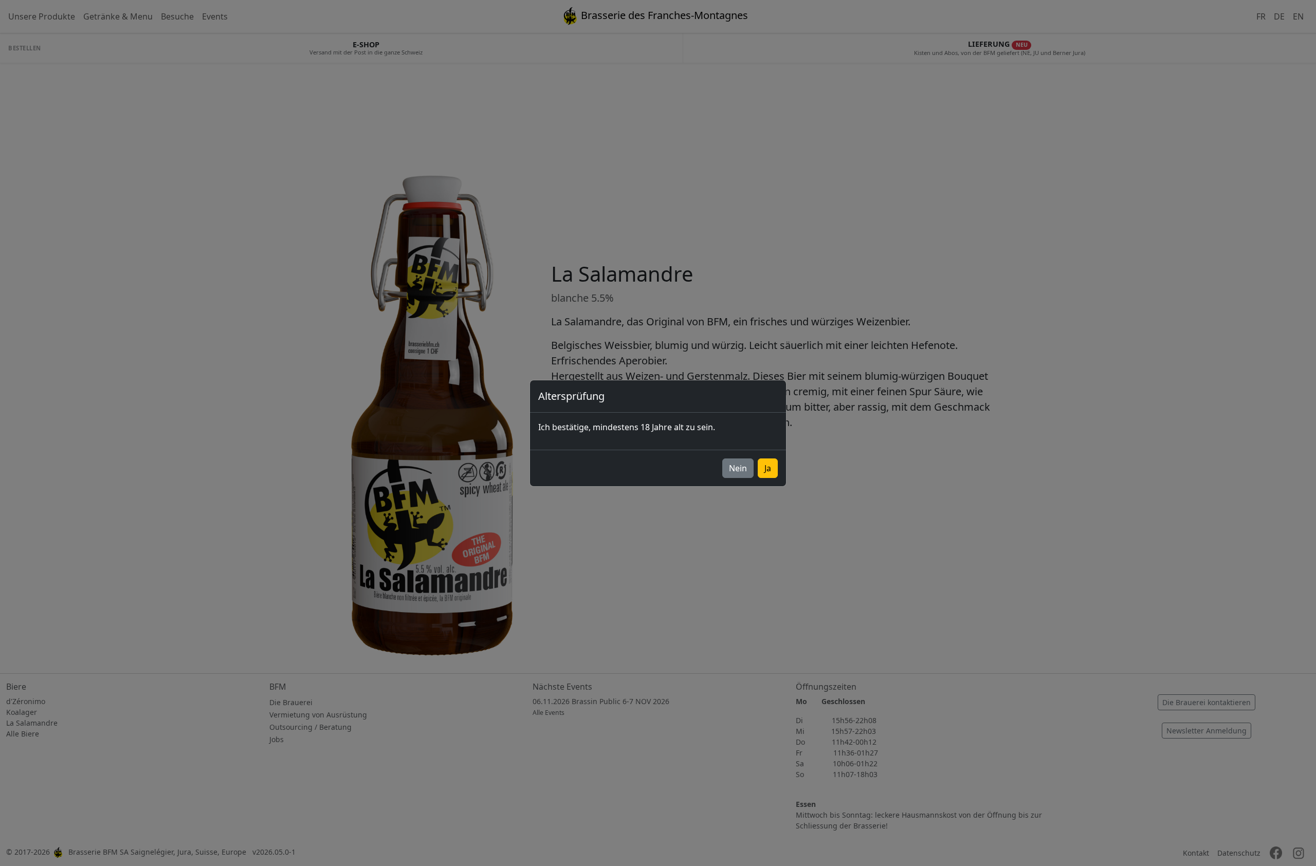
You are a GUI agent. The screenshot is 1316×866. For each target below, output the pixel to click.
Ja (767, 468)
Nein (738, 468)
